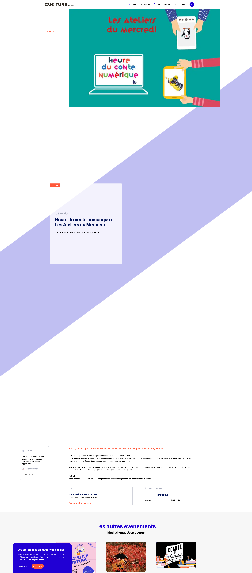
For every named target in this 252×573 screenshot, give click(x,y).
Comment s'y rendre (80, 503)
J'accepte (37, 566)
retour (51, 31)
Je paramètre (24, 566)
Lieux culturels (180, 4)
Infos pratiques (163, 4)
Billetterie (145, 4)
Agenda (134, 4)
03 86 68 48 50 (30, 475)
